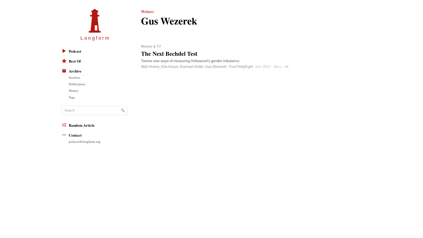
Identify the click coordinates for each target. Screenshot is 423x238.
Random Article (82, 125)
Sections (74, 77)
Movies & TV (151, 46)
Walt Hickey (150, 67)
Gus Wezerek (215, 67)
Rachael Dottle (192, 67)
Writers (73, 90)
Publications (77, 84)
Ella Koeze (169, 67)
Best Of (75, 61)
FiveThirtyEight (241, 67)
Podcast (75, 51)
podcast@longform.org (84, 141)
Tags (72, 97)
